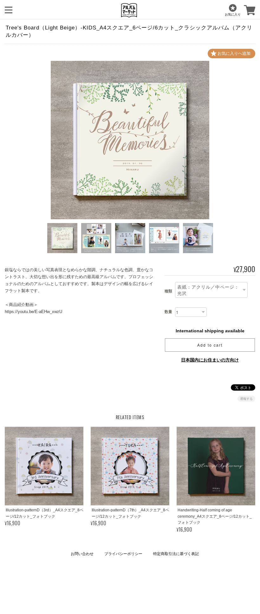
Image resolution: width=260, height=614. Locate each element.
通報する (246, 398)
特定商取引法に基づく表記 (176, 554)
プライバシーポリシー (123, 554)
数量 (168, 312)
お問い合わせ (82, 554)
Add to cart (210, 345)
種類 (168, 291)
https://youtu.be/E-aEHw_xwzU (33, 311)
